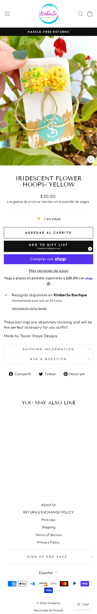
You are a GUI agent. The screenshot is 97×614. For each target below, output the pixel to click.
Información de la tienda (29, 308)
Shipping (48, 527)
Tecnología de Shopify (48, 610)
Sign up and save (47, 556)
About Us (48, 505)
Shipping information (48, 349)
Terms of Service (48, 535)
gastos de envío (24, 202)
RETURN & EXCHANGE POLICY (48, 512)
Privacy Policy (48, 542)
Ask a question (48, 359)
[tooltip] (90, 249)
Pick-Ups (48, 520)
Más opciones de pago (48, 270)
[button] (48, 246)
